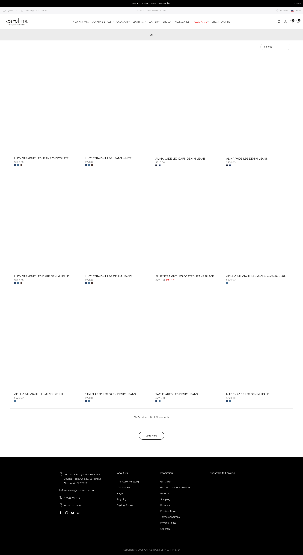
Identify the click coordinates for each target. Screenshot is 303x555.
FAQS (120, 493)
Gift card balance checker (175, 487)
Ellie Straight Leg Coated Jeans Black (184, 276)
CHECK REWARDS (221, 21)
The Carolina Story (128, 481)
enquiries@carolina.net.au (35, 10)
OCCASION (122, 21)
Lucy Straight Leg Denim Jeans (108, 276)
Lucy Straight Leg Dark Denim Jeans (41, 276)
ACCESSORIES (182, 21)
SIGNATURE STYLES (101, 21)
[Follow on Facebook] (60, 513)
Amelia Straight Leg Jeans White (39, 394)
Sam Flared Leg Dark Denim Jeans (110, 394)
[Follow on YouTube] (72, 513)
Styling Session (125, 505)
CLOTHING (138, 21)
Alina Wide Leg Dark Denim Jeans (180, 158)
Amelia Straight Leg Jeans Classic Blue (256, 276)
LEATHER (153, 21)
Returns (164, 493)
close (6, 4)
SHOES (166, 21)
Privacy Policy (168, 522)
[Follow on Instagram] (66, 513)
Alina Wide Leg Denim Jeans (247, 158)
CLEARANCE (200, 21)
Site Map (165, 528)
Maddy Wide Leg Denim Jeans (247, 394)
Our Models (124, 487)
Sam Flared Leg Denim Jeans (176, 394)
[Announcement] (151, 3)
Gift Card (165, 481)
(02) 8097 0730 (11, 10)
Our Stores (283, 10)
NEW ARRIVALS (81, 21)
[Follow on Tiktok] (78, 513)
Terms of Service (170, 516)
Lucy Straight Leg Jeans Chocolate (41, 158)
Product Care (168, 510)
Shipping (165, 499)
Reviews (165, 505)
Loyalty (121, 499)
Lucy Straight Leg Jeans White (108, 158)
